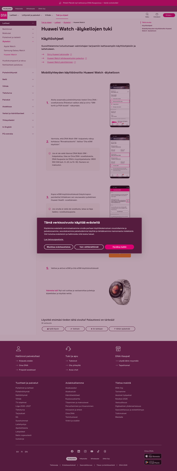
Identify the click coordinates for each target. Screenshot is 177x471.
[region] (89, 235)
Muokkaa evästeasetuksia (58, 247)
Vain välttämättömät (89, 247)
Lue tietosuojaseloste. (54, 239)
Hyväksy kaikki (119, 247)
